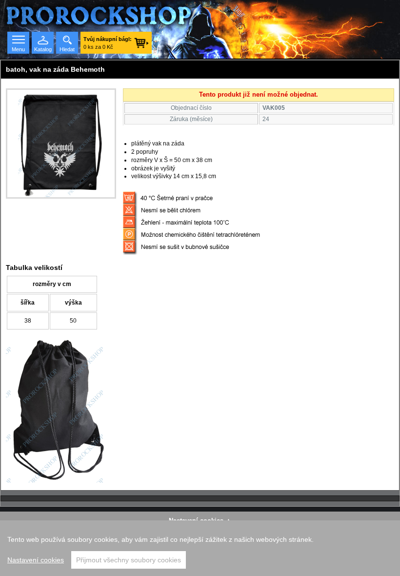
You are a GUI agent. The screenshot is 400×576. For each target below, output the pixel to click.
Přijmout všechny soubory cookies (128, 560)
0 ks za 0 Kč (107, 43)
